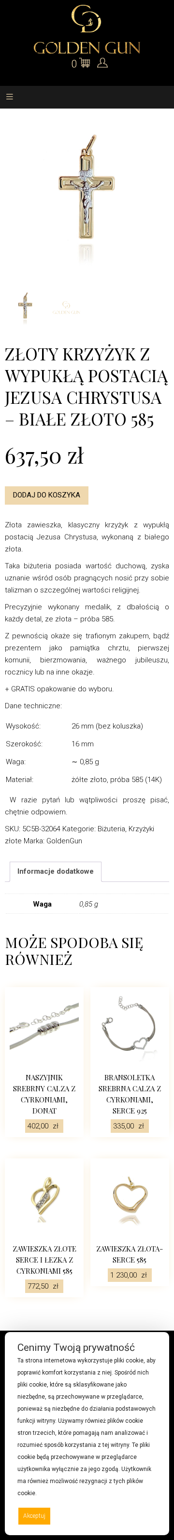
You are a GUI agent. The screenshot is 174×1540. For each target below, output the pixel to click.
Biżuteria (111, 829)
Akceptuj (34, 1515)
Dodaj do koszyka (46, 495)
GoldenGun (64, 841)
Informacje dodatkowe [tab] (55, 871)
